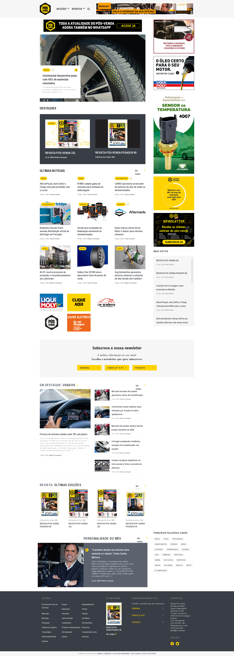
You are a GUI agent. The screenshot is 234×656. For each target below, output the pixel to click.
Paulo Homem (55, 194)
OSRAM (157, 560)
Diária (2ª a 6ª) (138, 615)
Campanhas (66, 623)
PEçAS (166, 539)
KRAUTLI (179, 565)
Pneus (46, 70)
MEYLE (189, 565)
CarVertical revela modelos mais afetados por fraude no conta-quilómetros (126, 410)
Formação (46, 623)
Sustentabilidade (49, 636)
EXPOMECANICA (172, 549)
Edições (52, 123)
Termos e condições (104, 654)
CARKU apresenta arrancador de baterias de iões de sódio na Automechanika (130, 187)
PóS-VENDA (168, 565)
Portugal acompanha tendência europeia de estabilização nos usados (126, 445)
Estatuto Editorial (149, 654)
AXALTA (157, 565)
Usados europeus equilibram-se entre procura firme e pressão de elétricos (127, 464)
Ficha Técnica (135, 654)
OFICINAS (185, 549)
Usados (45, 641)
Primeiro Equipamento (71, 627)
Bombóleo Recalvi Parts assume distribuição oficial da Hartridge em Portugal (54, 231)
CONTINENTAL (177, 539)
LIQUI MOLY (159, 549)
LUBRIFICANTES (161, 544)
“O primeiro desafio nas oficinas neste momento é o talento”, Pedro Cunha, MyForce (110, 553)
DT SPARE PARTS (161, 570)
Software (86, 618)
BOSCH (183, 544)
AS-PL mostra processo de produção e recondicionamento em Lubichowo (55, 275)
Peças (43, 178)
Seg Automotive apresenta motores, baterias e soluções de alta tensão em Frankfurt (129, 275)
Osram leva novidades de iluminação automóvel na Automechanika (89, 231)
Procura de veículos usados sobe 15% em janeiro (63, 434)
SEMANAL (85, 367)
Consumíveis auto (89, 632)
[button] (43, 100)
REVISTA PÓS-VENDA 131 (60, 153)
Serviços (86, 627)
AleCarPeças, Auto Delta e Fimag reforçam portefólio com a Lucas (55, 187)
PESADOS (140, 367)
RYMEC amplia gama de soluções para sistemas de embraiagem (90, 187)
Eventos (83, 204)
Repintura (66, 609)
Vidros (64, 636)
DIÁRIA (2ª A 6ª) (116, 367)
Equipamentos (121, 178)
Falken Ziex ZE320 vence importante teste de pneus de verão (91, 275)
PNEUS (157, 539)
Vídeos (85, 613)
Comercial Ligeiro (49, 627)
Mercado (45, 613)
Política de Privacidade (121, 654)
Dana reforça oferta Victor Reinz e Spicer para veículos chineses (129, 231)
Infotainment (67, 632)
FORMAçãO (166, 555)
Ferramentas (87, 623)
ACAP (157, 555)
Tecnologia (46, 632)
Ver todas (137, 172)
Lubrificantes (67, 618)
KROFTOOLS (178, 555)
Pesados (65, 613)
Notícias (45, 618)
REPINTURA (181, 560)
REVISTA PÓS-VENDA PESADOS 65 (115, 152)
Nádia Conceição (61, 157)
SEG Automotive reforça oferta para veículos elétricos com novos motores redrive (173, 322)
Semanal (136, 608)
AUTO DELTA (168, 560)
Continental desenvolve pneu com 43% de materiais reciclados (60, 79)
